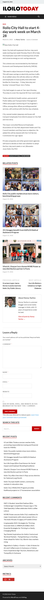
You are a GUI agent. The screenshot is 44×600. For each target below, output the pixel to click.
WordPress (14, 597)
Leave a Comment (32, 39)
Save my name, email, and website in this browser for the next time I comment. (20, 405)
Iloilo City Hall (15, 156)
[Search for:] (22, 428)
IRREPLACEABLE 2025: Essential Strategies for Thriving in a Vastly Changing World (19, 528)
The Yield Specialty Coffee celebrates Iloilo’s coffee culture (20, 508)
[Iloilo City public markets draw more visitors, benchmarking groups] (22, 180)
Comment (7, 344)
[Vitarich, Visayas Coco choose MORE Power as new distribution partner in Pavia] (22, 252)
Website (6, 391)
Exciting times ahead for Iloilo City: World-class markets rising (21, 539)
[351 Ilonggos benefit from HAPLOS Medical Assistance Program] (22, 216)
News (4, 24)
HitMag (23, 597)
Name (5, 372)
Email (6, 382)
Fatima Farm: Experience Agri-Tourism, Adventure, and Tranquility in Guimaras (21, 550)
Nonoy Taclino (20, 39)
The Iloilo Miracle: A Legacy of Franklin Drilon (20, 519)
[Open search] (38, 16)
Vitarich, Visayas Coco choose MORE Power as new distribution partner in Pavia (21, 267)
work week (26, 156)
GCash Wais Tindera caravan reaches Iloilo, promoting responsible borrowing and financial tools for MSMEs (21, 444)
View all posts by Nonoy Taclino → (26, 317)
